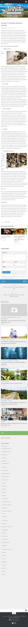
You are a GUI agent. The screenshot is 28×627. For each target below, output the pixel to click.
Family (3, 555)
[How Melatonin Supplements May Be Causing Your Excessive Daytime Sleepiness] (14, 332)
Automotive (4, 454)
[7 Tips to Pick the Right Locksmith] (7, 231)
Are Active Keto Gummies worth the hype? (12, 383)
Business (3, 421)
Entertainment (5, 476)
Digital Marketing (5, 473)
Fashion (4, 489)
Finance (4, 492)
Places (8, 19)
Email (15, 262)
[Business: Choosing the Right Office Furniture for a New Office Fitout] (14, 414)
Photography (5, 529)
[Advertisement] (14, 592)
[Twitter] (24, 281)
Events (3, 483)
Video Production (6, 542)
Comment (4, 252)
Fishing (3, 495)
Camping (4, 467)
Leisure (3, 565)
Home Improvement (6, 504)
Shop (3, 571)
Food (3, 558)
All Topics (3, 19)
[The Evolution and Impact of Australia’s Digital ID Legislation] (14, 353)
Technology (4, 536)
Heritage (10, 400)
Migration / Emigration (7, 526)
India (3, 513)
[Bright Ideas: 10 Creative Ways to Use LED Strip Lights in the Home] (14, 310)
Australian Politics (6, 451)
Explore (3, 552)
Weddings (4, 545)
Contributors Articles (11, 317)
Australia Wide (6, 221)
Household (4, 508)
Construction (5, 470)
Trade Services (5, 463)
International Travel (6, 511)
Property (4, 533)
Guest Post (4, 27)
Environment (4, 400)
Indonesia (4, 516)
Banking (4, 458)
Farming (4, 486)
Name (3, 262)
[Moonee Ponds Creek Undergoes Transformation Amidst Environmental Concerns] (14, 393)
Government (9, 360)
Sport (3, 574)
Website (4, 266)
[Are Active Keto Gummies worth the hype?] (14, 374)
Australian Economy (6, 448)
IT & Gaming (15, 360)
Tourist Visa (4, 539)
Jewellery (4, 523)
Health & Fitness (10, 339)
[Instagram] (26, 281)
